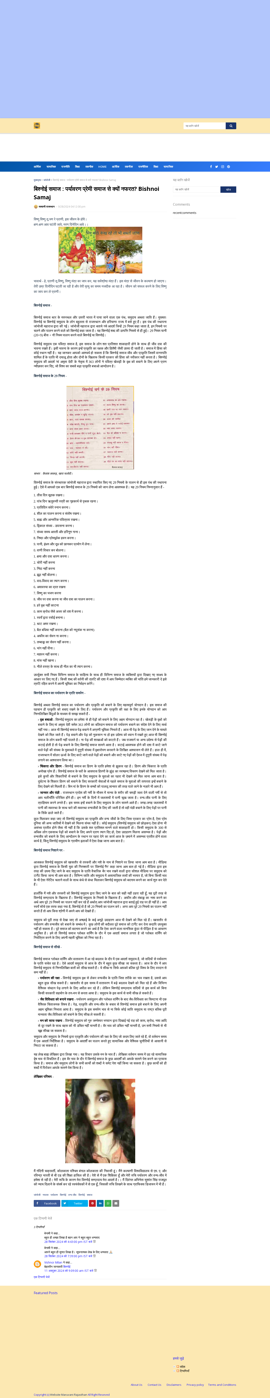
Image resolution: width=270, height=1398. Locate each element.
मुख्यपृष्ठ (37, 180)
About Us (136, 1385)
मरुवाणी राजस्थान (47, 206)
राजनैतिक (143, 166)
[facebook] (211, 167)
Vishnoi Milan (53, 1262)
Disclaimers (174, 1385)
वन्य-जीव (72, 1195)
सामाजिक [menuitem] (51, 166)
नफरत (46, 1195)
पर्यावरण (54, 1195)
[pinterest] (228, 167)
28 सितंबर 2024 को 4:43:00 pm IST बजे (68, 1242)
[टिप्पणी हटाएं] (94, 1242)
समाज (89, 1195)
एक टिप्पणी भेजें (42, 1277)
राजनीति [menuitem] (65, 166)
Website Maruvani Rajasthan (68, 1395)
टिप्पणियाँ (184, 1371)
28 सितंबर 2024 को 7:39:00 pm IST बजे (68, 1256)
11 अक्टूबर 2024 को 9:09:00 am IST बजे (69, 1271)
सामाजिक (168, 166)
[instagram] (222, 167)
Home (102, 166)
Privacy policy (195, 1385)
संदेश (182, 1367)
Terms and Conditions (222, 1385)
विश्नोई (81, 1195)
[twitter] (216, 167)
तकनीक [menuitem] (89, 166)
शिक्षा (156, 166)
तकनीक (129, 166)
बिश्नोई (63, 1195)
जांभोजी (46, 180)
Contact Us (154, 1385)
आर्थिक (115, 166)
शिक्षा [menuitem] (77, 166)
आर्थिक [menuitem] (37, 166)
